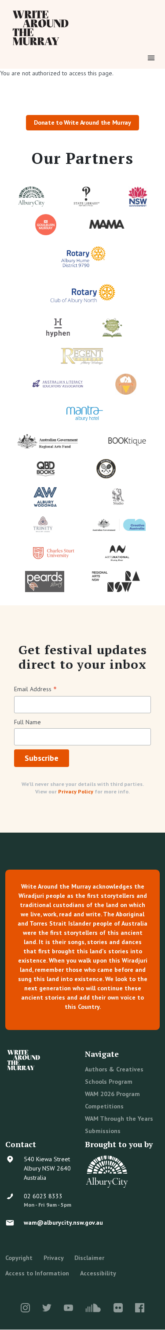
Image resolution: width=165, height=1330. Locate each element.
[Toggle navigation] (151, 58)
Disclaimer (89, 1258)
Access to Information (37, 1273)
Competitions (104, 1106)
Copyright (19, 1258)
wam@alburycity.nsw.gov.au (63, 1222)
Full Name (27, 722)
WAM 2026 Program (112, 1094)
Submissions (103, 1131)
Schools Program (108, 1081)
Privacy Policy (75, 791)
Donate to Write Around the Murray (82, 122)
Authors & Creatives (114, 1069)
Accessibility (98, 1273)
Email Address (35, 689)
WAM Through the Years (119, 1119)
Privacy (54, 1258)
